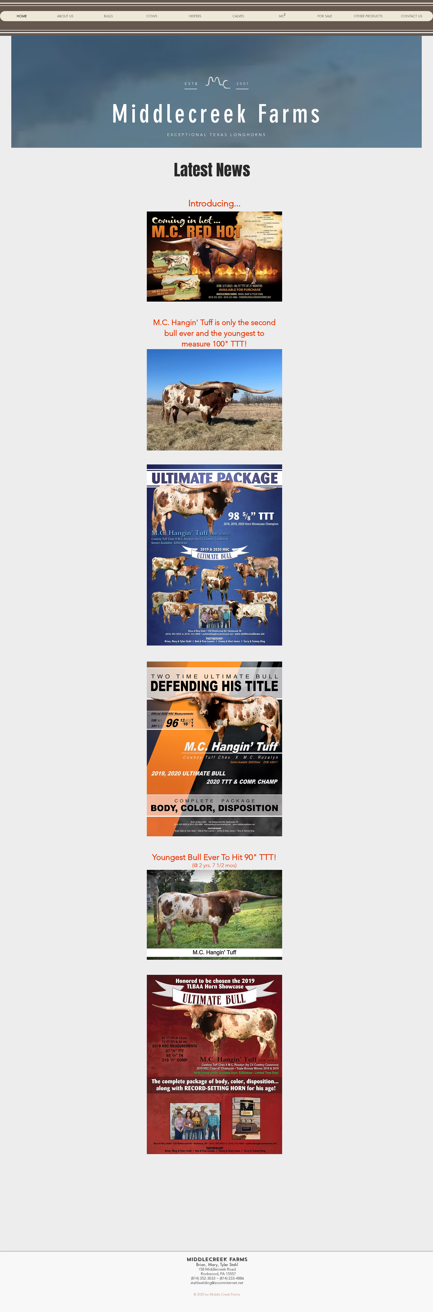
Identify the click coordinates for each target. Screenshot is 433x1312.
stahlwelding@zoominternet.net (217, 1282)
